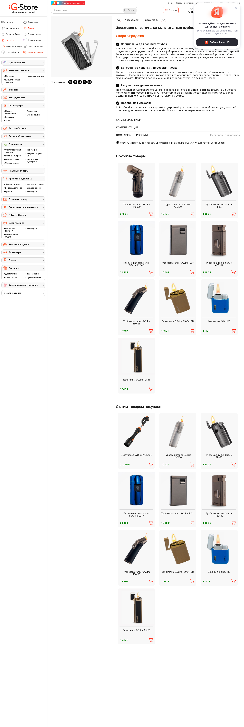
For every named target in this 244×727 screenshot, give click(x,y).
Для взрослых (17, 62)
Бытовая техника (19, 70)
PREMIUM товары (19, 170)
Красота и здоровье (20, 178)
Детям (13, 260)
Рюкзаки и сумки (19, 244)
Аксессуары (16, 105)
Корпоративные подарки (23, 285)
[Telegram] (80, 82)
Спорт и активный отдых (23, 207)
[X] (85, 82)
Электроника (16, 223)
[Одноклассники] (75, 82)
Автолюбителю (18, 128)
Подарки (14, 268)
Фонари (13, 89)
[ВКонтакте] (70, 82)
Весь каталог (13, 293)
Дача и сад (15, 144)
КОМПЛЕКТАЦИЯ (127, 127)
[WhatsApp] (89, 82)
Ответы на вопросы (185, 3)
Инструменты (17, 97)
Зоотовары (15, 252)
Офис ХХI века (17, 215)
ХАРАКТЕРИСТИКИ (128, 119)
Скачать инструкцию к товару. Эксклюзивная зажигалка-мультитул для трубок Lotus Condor (172, 142)
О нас (170, 3)
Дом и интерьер (18, 199)
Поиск (131, 10)
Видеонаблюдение (20, 136)
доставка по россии (178, 135)
